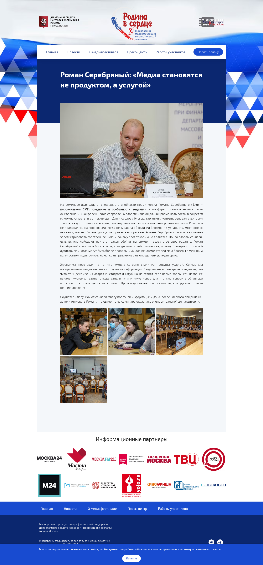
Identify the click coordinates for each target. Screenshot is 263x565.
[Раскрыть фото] (83, 331)
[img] (49, 459)
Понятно (131, 558)
